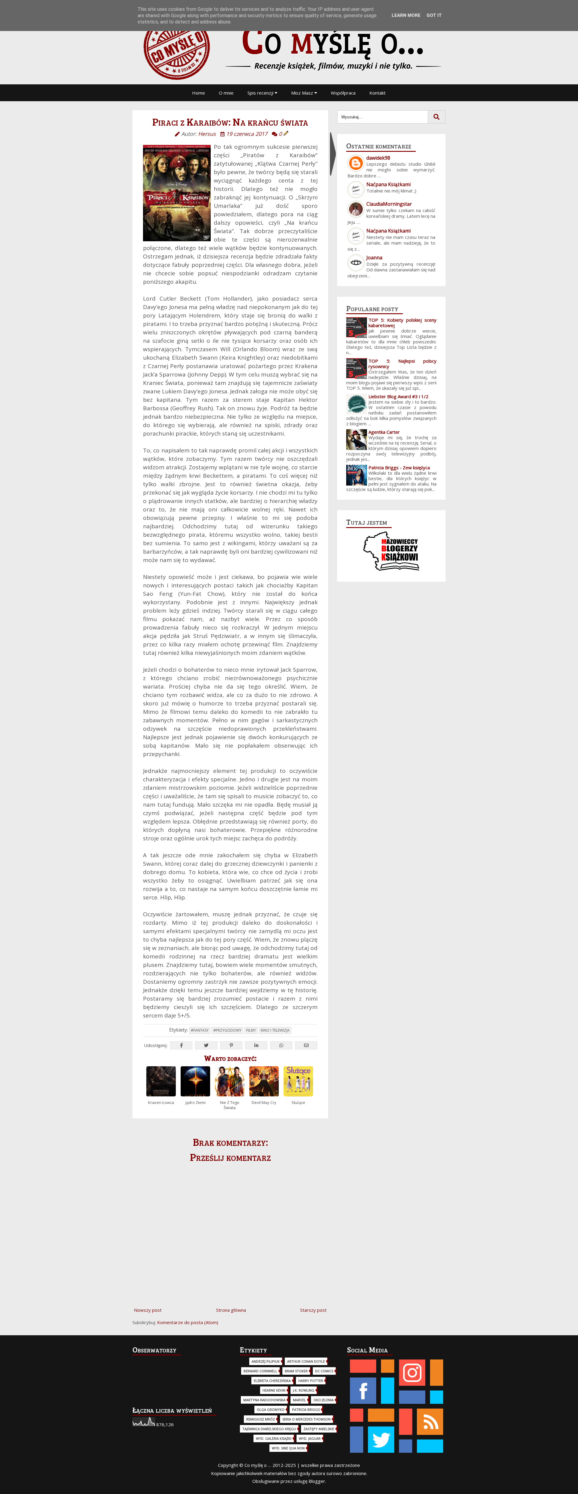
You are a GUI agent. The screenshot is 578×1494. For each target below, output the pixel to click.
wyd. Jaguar (310, 1438)
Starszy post (313, 1310)
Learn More (406, 15)
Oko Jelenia (323, 1400)
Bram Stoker (296, 1371)
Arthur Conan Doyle (306, 1361)
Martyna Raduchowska (264, 1400)
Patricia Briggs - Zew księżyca (399, 467)
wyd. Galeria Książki (273, 1438)
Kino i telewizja (275, 1030)
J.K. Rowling (303, 1390)
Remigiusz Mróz (260, 1419)
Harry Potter (310, 1380)
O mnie (226, 93)
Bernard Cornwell (260, 1371)
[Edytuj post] (286, 133)
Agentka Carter (384, 432)
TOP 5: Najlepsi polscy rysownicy (402, 363)
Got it (434, 15)
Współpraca (343, 93)
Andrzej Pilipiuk (266, 1361)
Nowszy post (148, 1310)
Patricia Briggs (306, 1409)
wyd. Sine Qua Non (288, 1448)
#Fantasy (200, 1030)
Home (198, 93)
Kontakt (377, 93)
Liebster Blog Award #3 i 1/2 (398, 396)
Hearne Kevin (274, 1390)
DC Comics (324, 1371)
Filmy (251, 1030)
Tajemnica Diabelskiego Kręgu (269, 1429)
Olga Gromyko (270, 1409)
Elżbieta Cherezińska (272, 1380)
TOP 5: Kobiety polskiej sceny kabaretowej (402, 322)
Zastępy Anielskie (318, 1429)
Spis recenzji (261, 93)
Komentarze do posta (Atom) (187, 1322)
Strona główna (231, 1310)
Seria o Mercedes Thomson (306, 1419)
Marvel (299, 1400)
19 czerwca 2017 (246, 133)
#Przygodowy (227, 1030)
